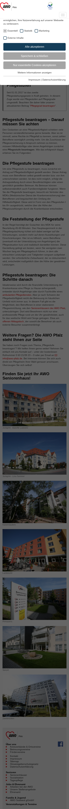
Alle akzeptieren (34, 46)
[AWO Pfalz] (8, 6)
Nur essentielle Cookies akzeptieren (34, 65)
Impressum (34, 79)
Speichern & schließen (34, 56)
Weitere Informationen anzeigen (35, 72)
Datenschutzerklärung (54, 79)
